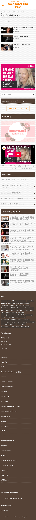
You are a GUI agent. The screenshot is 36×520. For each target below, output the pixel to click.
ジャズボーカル (10, 317)
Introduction (5, 396)
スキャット (26, 319)
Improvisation (22, 301)
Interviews (4, 303)
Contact (3, 377)
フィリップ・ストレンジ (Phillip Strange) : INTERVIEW (22, 224)
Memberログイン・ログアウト (18, 108)
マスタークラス (5, 322)
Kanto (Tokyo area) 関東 (9, 411)
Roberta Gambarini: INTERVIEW (15, 198)
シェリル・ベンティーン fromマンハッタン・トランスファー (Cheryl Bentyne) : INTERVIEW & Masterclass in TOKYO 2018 (18, 240)
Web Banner (5, 480)
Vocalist (8, 312)
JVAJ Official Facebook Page (9, 492)
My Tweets (4, 510)
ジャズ (3, 317)
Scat (27, 310)
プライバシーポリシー (7, 345)
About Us (4, 362)
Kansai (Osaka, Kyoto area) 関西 (11, 406)
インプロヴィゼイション (7, 315)
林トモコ (27, 326)
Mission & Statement (7, 440)
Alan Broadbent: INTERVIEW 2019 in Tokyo (16, 186)
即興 (13, 326)
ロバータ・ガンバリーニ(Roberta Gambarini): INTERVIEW (20, 268)
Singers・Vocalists (7, 465)
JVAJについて (5, 338)
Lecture (12, 305)
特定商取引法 (5, 341)
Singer (31, 310)
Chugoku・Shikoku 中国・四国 (11, 372)
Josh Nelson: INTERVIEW (12, 204)
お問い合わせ (5, 348)
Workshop (21, 312)
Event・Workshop (7, 382)
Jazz (14, 303)
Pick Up (17, 310)
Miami (3, 431)
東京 (22, 326)
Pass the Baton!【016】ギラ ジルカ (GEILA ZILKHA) (22, 253)
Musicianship (20, 308)
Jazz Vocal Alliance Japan (18, 5)
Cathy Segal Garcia (6, 301)
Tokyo (2, 312)
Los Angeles (18, 305)
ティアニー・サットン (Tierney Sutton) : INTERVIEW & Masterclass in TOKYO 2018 (22, 247)
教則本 (17, 326)
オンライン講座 (20, 315)
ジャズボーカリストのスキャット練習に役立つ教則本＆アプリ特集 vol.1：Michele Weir (22, 217)
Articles (3, 367)
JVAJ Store (4, 401)
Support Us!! (5, 470)
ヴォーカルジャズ (6, 326)
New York (4, 445)
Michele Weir (11, 308)
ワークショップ (21, 324)
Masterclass (26, 305)
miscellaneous (5, 436)
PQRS (3, 455)
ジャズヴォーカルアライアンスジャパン (11, 319)
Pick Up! (22, 310)
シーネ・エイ (28, 315)
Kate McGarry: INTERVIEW (13, 179)
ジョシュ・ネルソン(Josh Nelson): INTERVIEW (19, 274)
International (30, 301)
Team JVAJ (4, 475)
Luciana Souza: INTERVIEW (13, 193)
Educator (14, 301)
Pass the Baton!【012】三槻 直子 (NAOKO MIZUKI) (22, 231)
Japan (9, 303)
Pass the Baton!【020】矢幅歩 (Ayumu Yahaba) (22, 281)
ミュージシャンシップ (28, 322)
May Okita (4, 308)
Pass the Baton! (29, 308)
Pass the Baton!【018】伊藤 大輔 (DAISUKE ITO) (22, 260)
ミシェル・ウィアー (16, 322)
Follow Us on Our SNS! (8, 386)
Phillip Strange (5, 310)
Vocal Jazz (14, 312)
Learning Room (5, 416)
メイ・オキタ (4, 324)
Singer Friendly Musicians (9, 460)
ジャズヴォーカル (20, 317)
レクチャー (13, 324)
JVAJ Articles (4, 305)
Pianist (12, 310)
